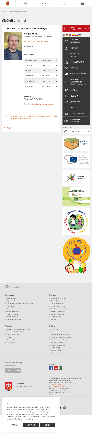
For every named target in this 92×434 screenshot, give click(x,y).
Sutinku (47, 425)
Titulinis (4, 12)
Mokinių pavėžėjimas (58, 311)
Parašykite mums (77, 113)
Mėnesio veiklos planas (76, 55)
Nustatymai (14, 425)
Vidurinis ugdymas (57, 303)
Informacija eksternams (75, 41)
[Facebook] (51, 368)
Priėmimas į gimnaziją (14, 319)
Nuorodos (54, 329)
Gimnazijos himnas (13, 311)
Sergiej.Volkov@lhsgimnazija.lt (43, 104)
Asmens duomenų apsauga (60, 334)
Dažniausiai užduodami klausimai (62, 340)
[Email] (60, 368)
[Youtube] (56, 368)
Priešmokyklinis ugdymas (59, 301)
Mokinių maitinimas (57, 314)
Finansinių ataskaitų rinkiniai (16, 332)
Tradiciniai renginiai (13, 314)
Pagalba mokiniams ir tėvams (60, 309)
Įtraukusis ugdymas (78, 74)
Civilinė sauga (55, 348)
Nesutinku (31, 425)
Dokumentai (74, 48)
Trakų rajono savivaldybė (24, 386)
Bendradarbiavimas (13, 317)
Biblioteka (74, 96)
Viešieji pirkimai (12, 340)
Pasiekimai (74, 90)
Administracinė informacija (18, 12)
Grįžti (9, 128)
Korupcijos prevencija (58, 345)
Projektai (74, 68)
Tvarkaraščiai (14, 287)
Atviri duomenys (56, 353)
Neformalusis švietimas (58, 306)
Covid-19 (73, 108)
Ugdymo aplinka (12, 301)
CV (28, 42)
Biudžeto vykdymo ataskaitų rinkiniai (18, 329)
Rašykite (9, 370)
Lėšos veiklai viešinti (13, 334)
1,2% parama (75, 102)
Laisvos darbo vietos (58, 332)
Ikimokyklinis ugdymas (58, 298)
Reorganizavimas (77, 62)
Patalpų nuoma (56, 317)
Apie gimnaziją (11, 298)
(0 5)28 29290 (56, 384)
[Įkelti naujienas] (25, 3)
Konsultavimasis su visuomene (61, 337)
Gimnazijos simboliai (13, 309)
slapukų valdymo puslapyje (24, 419)
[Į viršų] (64, 407)
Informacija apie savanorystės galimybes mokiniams (78, 82)
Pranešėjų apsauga (57, 342)
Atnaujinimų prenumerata (75, 120)
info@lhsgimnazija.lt (59, 386)
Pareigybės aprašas (43, 42)
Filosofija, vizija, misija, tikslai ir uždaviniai (20, 303)
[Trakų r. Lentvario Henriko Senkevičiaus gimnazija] (8, 3)
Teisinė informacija (57, 350)
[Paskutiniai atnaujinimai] (44, 3)
